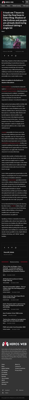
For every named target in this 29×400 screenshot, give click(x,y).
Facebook (7, 390)
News (3, 31)
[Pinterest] (12, 55)
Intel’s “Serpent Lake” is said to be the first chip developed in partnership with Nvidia (14, 305)
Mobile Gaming (6, 292)
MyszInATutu (12, 180)
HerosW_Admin (9, 252)
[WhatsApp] (15, 55)
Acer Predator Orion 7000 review (13, 313)
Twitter (6, 392)
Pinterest (21, 390)
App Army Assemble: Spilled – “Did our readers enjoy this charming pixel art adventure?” (14, 288)
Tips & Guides (6, 282)
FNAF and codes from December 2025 (14, 327)
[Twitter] (8, 55)
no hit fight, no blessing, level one (11, 143)
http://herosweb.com (8, 254)
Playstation (6, 299)
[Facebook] (4, 55)
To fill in (13, 206)
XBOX (4, 275)
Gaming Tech (6, 309)
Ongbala (4, 132)
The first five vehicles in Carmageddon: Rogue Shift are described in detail (14, 320)
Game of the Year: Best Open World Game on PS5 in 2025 (13, 296)
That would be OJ (6, 87)
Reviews (5, 315)
